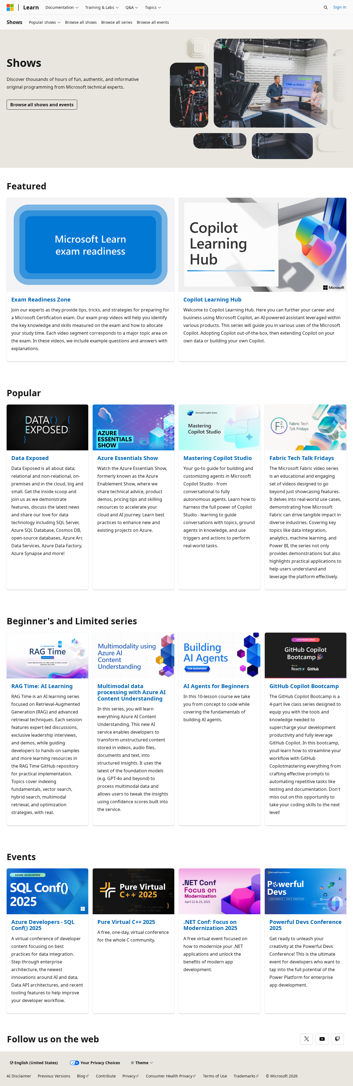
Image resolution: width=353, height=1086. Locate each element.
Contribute (106, 1076)
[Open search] (325, 7)
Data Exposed (30, 458)
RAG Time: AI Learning (42, 686)
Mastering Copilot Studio (217, 458)
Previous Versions (54, 1076)
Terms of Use (215, 1076)
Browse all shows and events (42, 105)
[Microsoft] (10, 7)
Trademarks (244, 1076)
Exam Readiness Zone (41, 300)
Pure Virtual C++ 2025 (126, 922)
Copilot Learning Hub (212, 300)
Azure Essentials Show (127, 458)
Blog (81, 1076)
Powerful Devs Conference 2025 (305, 925)
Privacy (128, 1076)
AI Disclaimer (19, 1076)
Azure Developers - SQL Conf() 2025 (42, 925)
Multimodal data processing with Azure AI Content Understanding (131, 692)
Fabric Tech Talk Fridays (301, 458)
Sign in (339, 7)
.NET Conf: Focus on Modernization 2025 (210, 925)
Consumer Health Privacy (169, 1076)
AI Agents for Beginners (216, 686)
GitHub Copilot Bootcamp (304, 686)
